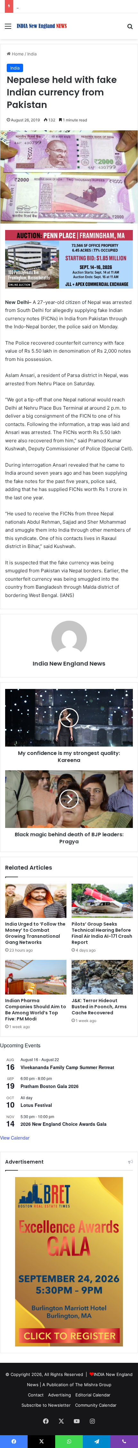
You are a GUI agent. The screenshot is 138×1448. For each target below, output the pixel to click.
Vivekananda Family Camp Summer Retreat (67, 1067)
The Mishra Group (93, 1384)
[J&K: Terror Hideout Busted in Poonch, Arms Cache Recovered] (102, 977)
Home (17, 53)
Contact (36, 1394)
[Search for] (130, 28)
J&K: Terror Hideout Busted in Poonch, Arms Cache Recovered (99, 1006)
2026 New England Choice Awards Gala (64, 1124)
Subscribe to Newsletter (46, 1405)
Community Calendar (95, 1405)
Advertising (59, 1394)
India (32, 53)
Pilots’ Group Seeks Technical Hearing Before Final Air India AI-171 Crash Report (102, 933)
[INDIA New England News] (41, 26)
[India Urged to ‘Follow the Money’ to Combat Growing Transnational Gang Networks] (35, 901)
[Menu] (8, 28)
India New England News (69, 663)
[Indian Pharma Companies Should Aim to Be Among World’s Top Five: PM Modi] (35, 977)
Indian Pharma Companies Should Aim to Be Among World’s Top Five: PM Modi (35, 1009)
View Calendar (15, 1137)
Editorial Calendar (92, 1394)
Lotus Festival (36, 1105)
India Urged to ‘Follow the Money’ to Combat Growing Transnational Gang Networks (35, 933)
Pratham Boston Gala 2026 (50, 1086)
